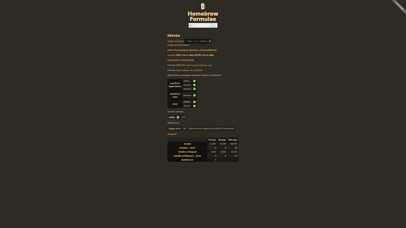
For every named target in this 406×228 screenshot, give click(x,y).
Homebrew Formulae (203, 16)
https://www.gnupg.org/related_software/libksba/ (192, 50)
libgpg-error (175, 128)
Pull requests (187, 60)
